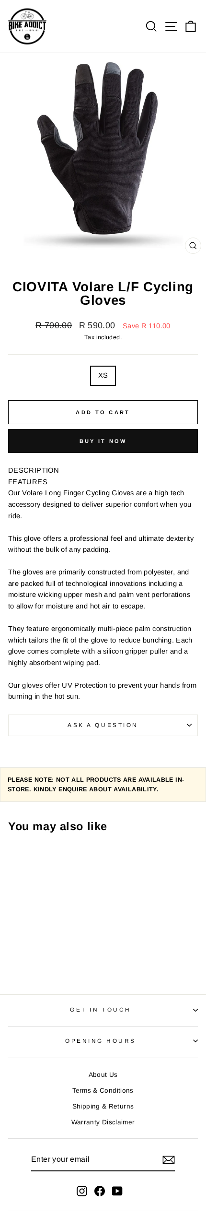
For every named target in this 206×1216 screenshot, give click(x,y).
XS (103, 375)
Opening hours (100, 1040)
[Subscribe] (168, 1160)
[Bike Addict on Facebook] (99, 1191)
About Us (103, 1074)
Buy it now (103, 441)
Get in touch (100, 1009)
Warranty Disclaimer (103, 1122)
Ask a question (103, 725)
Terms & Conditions (103, 1090)
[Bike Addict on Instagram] (82, 1191)
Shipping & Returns (103, 1106)
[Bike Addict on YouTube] (117, 1191)
